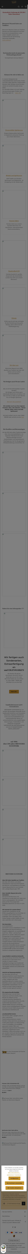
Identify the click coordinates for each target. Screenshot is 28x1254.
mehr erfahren (6, 40)
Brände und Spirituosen (14, 175)
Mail (22, 417)
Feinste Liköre (14, 221)
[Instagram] (15, 1227)
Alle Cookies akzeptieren (14, 1188)
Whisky (14, 318)
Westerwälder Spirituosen (14, 130)
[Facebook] (13, 1227)
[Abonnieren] (23, 1203)
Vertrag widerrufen (14, 1240)
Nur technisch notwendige (14, 1183)
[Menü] (2, 6)
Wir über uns (14, 365)
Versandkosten (13, 1245)
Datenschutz (10, 1175)
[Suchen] (18, 6)
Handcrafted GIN (14, 271)
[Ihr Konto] (22, 6)
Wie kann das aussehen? (14, 401)
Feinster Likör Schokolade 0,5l (10, 1083)
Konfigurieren (14, 1178)
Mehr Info (14, 691)
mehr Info (18, 93)
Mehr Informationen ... (14, 1172)
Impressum (18, 1175)
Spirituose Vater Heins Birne (10, 1130)
